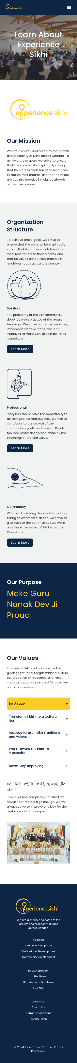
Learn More (20, 349)
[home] (13, 7)
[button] (69, 7)
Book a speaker (38, 970)
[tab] (38, 704)
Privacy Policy (38, 1018)
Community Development (38, 957)
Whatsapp (38, 1001)
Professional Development (39, 951)
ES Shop (38, 988)
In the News (38, 976)
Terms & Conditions (38, 1013)
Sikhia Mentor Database (38, 982)
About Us (38, 939)
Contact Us (39, 1007)
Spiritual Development (38, 945)
